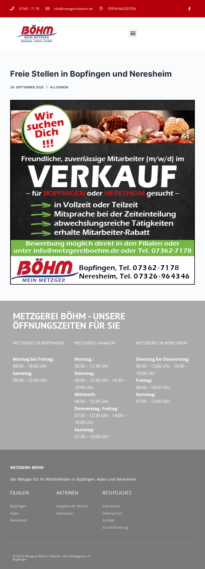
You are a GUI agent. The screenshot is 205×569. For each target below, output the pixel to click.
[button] (132, 33)
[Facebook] (189, 8)
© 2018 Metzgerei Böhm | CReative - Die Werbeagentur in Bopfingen (51, 557)
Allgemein (59, 87)
